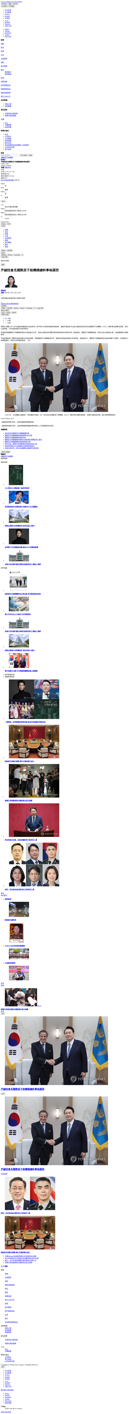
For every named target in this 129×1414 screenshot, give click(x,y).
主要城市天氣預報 (11, 113)
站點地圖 (8, 127)
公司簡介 (8, 136)
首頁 (6, 134)
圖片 (2, 70)
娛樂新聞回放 (5, 89)
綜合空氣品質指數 (7, 180)
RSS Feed (8, 36)
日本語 (7, 1379)
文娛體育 (4, 58)
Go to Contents (5, 2)
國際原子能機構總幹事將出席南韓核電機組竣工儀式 (23, 439)
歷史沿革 (8, 143)
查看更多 (7, 167)
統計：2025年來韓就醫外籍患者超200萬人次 (20, 1260)
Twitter (7, 34)
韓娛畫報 (8, 74)
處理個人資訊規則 (7, 1390)
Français (7, 1384)
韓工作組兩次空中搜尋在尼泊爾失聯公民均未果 (22, 1258)
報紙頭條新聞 (5, 93)
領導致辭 (8, 141)
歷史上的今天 (5, 96)
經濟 (2, 51)
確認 (3, 264)
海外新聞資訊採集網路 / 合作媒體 (17, 145)
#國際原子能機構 (7, 157)
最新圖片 (8, 72)
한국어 (7, 1375)
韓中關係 (4, 66)
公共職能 (8, 138)
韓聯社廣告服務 (10, 115)
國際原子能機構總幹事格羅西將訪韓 (18, 442)
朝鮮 (2, 62)
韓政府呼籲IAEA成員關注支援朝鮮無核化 (20, 446)
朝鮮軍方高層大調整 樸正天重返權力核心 (15, 1252)
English (7, 1377)
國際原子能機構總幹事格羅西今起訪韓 (18, 435)
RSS (6, 123)
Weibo (7, 29)
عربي (6, 1381)
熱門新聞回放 (5, 85)
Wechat (7, 31)
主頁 (2, 1266)
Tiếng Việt (8, 1386)
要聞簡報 (8, 1332)
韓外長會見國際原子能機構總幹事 (17, 433)
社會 (2, 55)
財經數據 (8, 106)
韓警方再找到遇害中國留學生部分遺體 (14, 1009)
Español (7, 1383)
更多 (2, 893)
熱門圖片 (4, 895)
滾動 (2, 44)
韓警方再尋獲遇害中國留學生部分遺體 (18, 1262)
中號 (9, 321)
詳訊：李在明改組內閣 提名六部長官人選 (15, 1213)
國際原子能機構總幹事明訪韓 (15, 437)
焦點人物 (8, 104)
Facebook (8, 33)
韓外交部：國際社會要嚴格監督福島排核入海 (21, 444)
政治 (2, 47)
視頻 (2, 78)
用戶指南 (8, 149)
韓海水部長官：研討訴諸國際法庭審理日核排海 (22, 448)
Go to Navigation (16, 2)
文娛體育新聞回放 (11, 1322)
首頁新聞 (4, 1174)
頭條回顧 (4, 81)
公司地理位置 (10, 147)
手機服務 (8, 125)
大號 (9, 323)
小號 (9, 318)
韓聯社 (3, 159)
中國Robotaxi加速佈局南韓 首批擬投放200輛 (20, 1256)
